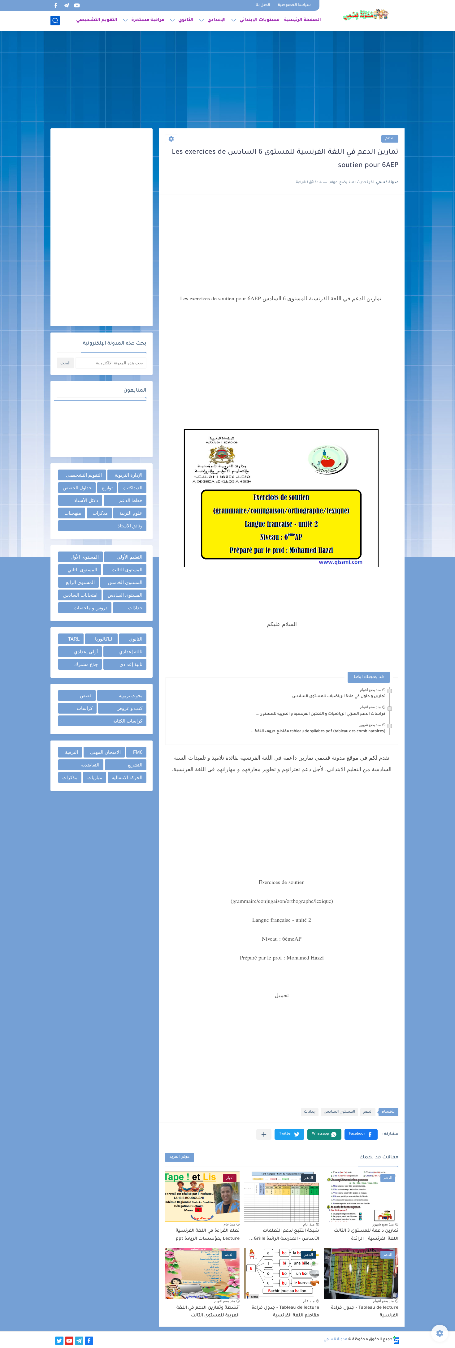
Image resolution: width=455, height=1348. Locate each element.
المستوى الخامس (125, 582)
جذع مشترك (86, 664)
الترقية (71, 752)
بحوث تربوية (130, 695)
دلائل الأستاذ (86, 500)
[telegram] (66, 5)
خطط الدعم (130, 500)
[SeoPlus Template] (396, 1340)
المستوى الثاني (82, 569)
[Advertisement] (227, 80)
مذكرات (100, 513)
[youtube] (76, 5)
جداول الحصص (77, 487)
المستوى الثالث (127, 569)
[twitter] (59, 1341)
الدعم (389, 139)
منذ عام (308, 1224)
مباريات (94, 777)
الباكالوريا (104, 639)
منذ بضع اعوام (370, 690)
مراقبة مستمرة (147, 20)
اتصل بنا (263, 5)
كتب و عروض (129, 708)
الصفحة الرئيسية (302, 20)
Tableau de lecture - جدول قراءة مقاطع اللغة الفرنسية (285, 1312)
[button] (361, 1134)
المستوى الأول (85, 557)
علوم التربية (130, 513)
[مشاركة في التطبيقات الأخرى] (263, 1134)
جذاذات (309, 1112)
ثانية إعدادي (130, 664)
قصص (86, 695)
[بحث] (55, 20)
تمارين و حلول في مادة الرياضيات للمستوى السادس (338, 696)
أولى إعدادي (86, 651)
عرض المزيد (179, 1157)
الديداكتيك (132, 487)
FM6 (137, 752)
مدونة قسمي (335, 1339)
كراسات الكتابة (127, 720)
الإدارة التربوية (128, 475)
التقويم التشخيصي (96, 20)
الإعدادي (216, 20)
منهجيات (72, 513)
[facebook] (55, 5)
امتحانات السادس (80, 595)
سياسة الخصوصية (294, 5)
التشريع (135, 764)
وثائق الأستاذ (130, 525)
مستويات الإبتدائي (260, 20)
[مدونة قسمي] (366, 15)
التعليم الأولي (129, 557)
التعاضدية (90, 764)
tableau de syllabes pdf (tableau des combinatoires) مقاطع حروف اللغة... (318, 731)
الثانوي (185, 20)
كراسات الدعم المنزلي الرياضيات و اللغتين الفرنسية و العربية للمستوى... (320, 714)
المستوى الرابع (80, 582)
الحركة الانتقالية (127, 777)
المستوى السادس (339, 1112)
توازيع (107, 487)
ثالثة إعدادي (130, 651)
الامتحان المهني (105, 752)
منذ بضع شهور (370, 725)
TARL (74, 639)
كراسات (85, 708)
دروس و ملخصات (90, 607)
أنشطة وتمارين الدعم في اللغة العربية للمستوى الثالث (208, 1312)
